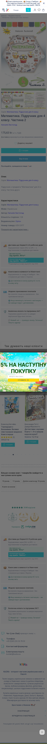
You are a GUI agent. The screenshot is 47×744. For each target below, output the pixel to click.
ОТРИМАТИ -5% (23, 380)
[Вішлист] (39, 10)
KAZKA (7, 10)
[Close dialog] (44, 354)
